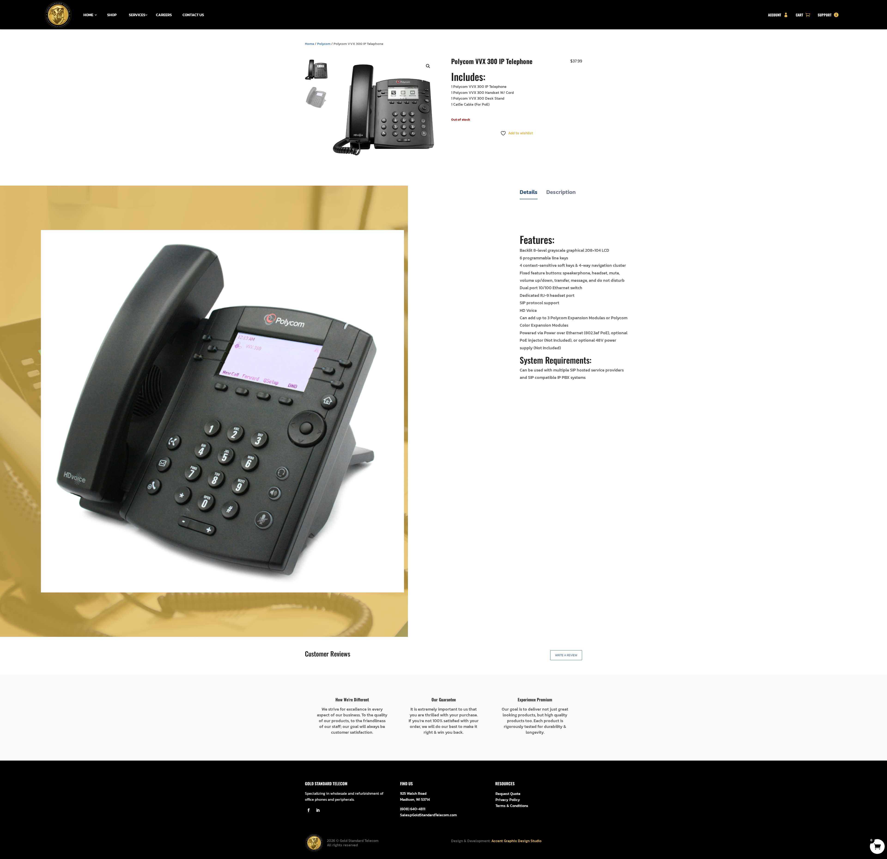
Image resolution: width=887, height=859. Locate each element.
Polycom (324, 43)
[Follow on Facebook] (308, 810)
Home (88, 15)
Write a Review (566, 655)
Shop (112, 15)
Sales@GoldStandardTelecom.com (428, 815)
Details (529, 192)
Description (561, 192)
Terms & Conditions (511, 805)
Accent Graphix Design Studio (516, 841)
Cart (799, 14)
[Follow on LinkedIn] (318, 810)
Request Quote (507, 793)
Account (774, 14)
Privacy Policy (507, 799)
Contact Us (193, 15)
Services (137, 15)
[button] (428, 66)
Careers (164, 15)
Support (825, 14)
